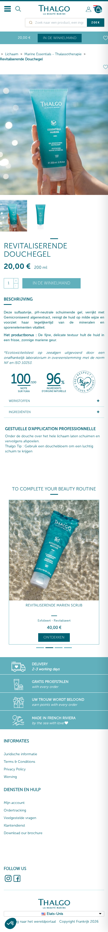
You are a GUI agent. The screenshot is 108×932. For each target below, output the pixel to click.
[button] (11, 923)
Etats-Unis (55, 914)
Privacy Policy (15, 769)
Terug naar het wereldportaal (33, 921)
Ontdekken (54, 637)
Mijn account (14, 803)
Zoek (95, 22)
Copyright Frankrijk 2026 (78, 921)
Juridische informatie (20, 754)
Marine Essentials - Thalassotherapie (53, 54)
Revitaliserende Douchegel (21, 59)
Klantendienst (14, 825)
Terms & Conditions (19, 762)
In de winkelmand (59, 38)
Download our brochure (23, 833)
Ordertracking (15, 810)
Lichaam (11, 54)
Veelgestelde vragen (20, 818)
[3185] (40, 215)
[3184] (13, 215)
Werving (10, 777)
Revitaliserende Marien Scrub (54, 605)
